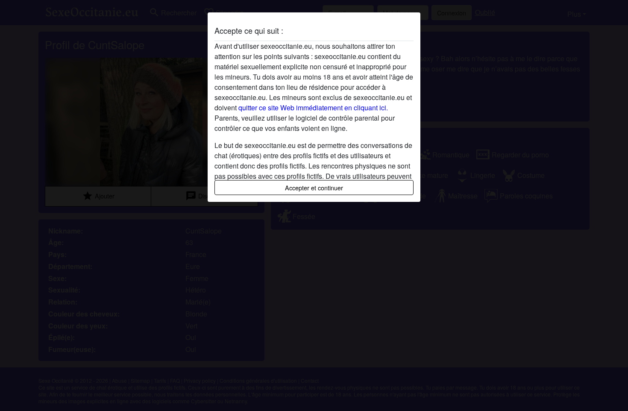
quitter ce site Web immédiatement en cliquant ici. (313, 107)
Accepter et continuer (314, 187)
